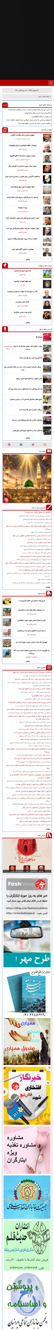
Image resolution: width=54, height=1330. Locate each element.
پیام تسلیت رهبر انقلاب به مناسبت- (38, 96)
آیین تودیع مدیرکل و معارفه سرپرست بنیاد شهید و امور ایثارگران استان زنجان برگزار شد (29, 717)
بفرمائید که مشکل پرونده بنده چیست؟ (37, 512)
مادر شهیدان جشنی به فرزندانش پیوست (36, 675)
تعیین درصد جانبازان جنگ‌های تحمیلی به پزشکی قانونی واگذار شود (27, 563)
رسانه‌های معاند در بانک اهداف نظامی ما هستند (34, 729)
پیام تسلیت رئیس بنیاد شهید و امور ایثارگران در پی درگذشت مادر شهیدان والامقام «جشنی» (28, 684)
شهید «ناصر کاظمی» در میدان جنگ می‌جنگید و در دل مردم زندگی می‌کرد (28, 799)
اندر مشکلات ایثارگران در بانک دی (39, 539)
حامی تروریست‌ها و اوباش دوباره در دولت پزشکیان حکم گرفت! (29, 109)
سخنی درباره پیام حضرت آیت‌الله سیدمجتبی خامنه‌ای (32, 679)
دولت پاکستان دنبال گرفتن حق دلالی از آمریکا (35, 722)
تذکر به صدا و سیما (44, 579)
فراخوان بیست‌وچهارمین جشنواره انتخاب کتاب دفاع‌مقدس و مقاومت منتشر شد (30, 776)
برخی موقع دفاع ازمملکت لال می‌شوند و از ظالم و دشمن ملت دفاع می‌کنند (28, 527)
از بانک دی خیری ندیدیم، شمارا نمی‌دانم (36, 519)
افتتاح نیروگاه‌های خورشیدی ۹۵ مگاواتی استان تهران (33, 818)
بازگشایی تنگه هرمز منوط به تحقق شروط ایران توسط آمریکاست (29, 712)
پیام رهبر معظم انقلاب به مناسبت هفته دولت (35, 692)
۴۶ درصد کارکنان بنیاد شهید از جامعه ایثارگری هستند (33, 784)
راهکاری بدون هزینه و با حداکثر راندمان (37, 549)
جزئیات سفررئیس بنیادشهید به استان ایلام (36, 807)
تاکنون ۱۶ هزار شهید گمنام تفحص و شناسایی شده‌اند (32, 791)
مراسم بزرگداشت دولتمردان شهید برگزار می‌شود (34, 821)
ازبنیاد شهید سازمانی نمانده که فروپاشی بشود (35, 556)
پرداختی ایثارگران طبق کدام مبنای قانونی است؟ (34, 570)
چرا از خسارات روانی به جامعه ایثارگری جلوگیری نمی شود (31, 535)
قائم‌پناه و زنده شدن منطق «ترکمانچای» (37, 113)
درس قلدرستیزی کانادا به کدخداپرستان (37, 725)
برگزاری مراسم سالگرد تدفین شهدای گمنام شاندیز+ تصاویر (31, 794)
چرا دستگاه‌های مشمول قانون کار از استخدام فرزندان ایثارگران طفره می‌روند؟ (28, 750)
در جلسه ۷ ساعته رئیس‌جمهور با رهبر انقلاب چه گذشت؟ (31, 771)
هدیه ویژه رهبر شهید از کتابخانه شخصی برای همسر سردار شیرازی (28, 781)
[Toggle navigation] (50, 83)
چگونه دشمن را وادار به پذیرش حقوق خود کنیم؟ (34, 123)
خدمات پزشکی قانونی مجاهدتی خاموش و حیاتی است (32, 732)
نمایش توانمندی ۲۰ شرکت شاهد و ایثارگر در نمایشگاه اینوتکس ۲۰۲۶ (27, 787)
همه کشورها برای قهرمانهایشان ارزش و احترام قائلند (33, 559)
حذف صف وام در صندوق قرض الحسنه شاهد (35, 739)
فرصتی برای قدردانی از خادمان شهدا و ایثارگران (34, 516)
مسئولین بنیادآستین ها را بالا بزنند (38, 522)
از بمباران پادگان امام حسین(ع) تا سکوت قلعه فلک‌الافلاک (31, 804)
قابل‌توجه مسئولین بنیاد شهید (40, 532)
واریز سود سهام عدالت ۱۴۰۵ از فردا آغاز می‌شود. (34, 736)
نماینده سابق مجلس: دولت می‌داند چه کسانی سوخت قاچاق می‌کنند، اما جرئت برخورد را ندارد (30, 744)
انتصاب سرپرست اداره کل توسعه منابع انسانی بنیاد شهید (31, 672)
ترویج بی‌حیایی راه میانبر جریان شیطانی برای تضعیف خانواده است (28, 120)
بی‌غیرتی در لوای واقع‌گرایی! (41, 116)
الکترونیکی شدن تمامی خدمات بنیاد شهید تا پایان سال (32, 758)
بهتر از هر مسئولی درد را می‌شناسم (38, 542)
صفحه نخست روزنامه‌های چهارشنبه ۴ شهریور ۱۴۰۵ (33, 762)
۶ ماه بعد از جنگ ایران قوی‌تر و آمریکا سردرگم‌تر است (33, 706)
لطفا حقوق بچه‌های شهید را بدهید (38, 811)
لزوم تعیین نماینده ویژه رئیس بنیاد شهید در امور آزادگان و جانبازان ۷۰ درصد (28, 574)
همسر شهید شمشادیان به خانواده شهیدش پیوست (33, 755)
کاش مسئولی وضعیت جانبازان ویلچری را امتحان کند (32, 566)
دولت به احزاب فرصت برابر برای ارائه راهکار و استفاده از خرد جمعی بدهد (28, 767)
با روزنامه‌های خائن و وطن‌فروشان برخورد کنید (35, 546)
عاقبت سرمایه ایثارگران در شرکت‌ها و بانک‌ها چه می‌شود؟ (31, 582)
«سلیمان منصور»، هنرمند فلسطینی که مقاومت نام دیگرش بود (29, 814)
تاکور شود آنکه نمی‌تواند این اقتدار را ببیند (36, 552)
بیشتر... (27, 259)
